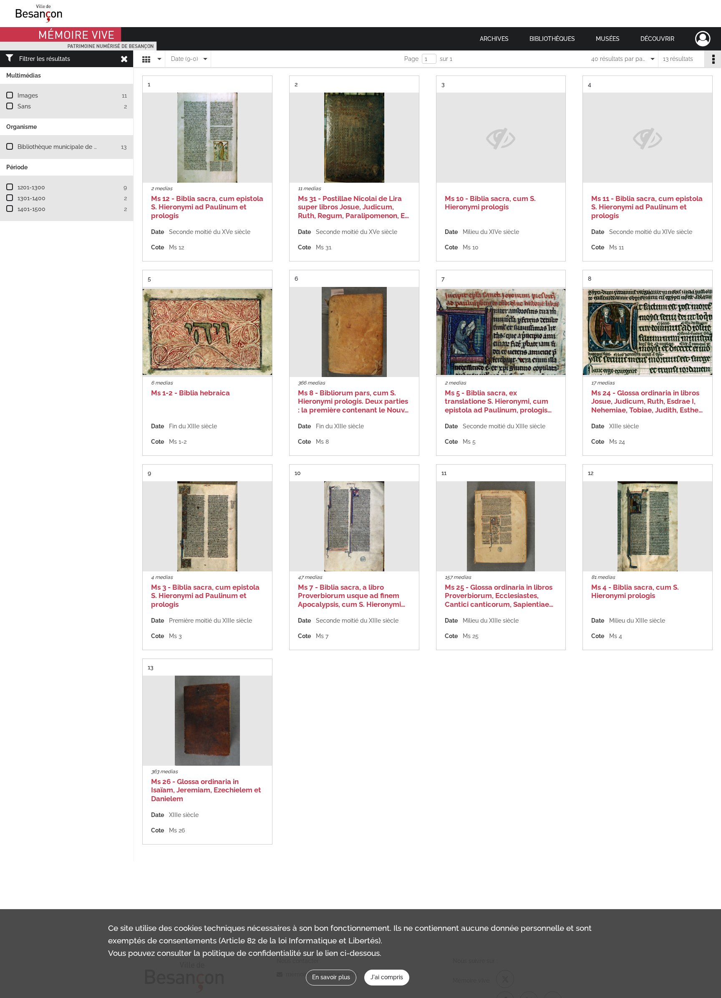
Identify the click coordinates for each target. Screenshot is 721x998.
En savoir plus (331, 977)
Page (411, 58)
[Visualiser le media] (207, 138)
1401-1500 (31, 209)
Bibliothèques (552, 38)
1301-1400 (31, 198)
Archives (494, 38)
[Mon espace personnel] (703, 38)
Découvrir (657, 38)
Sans (24, 106)
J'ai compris (387, 977)
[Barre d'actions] (712, 58)
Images (28, 95)
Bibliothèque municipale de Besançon (69, 146)
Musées (608, 38)
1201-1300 (31, 187)
